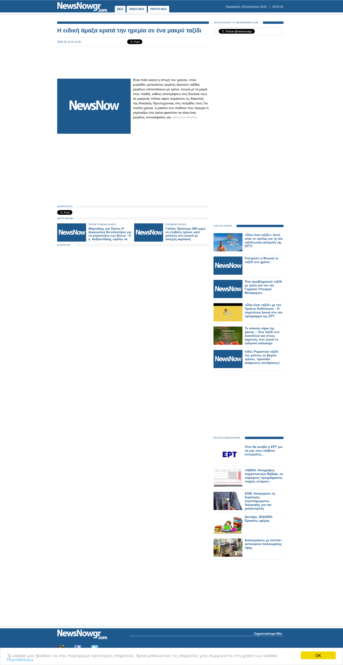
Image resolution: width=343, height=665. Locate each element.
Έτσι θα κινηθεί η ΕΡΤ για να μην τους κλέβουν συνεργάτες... (263, 450)
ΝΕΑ (120, 9)
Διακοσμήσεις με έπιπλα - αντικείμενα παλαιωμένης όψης (264, 543)
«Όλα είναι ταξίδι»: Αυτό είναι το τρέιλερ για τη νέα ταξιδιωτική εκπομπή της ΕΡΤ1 (264, 240)
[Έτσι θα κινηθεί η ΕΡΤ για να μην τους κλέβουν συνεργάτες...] (228, 462)
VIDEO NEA (136, 9)
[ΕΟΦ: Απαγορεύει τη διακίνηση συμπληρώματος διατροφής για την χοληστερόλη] (228, 509)
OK (318, 655)
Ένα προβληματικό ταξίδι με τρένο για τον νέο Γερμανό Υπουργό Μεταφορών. (263, 287)
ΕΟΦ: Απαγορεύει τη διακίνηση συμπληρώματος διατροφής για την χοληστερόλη (260, 501)
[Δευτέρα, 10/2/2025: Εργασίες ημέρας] (228, 532)
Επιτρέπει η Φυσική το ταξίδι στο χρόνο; (261, 260)
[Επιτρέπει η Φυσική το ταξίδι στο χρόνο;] (228, 273)
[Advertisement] (133, 62)
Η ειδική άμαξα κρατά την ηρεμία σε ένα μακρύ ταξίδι (129, 30)
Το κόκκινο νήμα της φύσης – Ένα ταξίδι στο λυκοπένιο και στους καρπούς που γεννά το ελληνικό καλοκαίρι (262, 336)
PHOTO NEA (158, 9)
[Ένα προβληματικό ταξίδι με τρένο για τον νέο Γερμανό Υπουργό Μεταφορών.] (228, 297)
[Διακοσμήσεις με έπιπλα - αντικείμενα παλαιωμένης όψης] (228, 555)
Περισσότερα (20, 659)
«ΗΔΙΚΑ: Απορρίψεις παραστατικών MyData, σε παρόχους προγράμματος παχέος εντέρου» (264, 475)
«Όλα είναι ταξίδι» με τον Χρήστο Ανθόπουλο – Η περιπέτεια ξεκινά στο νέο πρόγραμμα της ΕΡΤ (264, 310)
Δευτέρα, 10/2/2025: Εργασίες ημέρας (259, 518)
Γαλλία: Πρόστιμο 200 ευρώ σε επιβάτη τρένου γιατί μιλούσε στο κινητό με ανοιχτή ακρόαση (185, 234)
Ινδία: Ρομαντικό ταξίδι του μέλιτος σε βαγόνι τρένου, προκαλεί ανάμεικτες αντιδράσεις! (262, 357)
